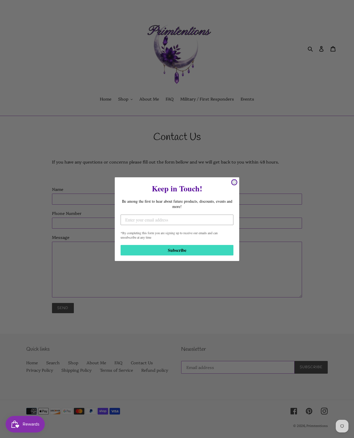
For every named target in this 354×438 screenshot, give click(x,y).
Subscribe (177, 250)
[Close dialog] (234, 182)
